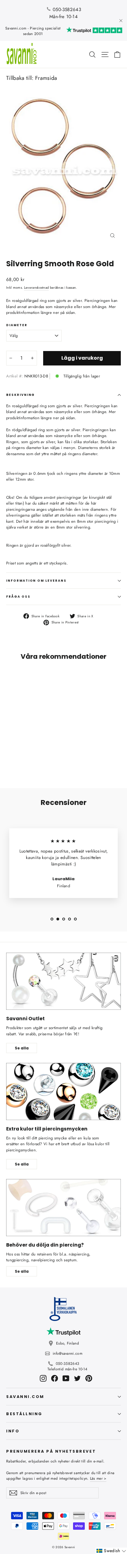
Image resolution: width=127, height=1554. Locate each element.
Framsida (46, 78)
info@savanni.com (67, 1353)
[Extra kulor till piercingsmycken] (63, 1091)
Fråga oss (18, 597)
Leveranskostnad (36, 287)
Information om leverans (36, 581)
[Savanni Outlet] (63, 981)
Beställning (24, 1413)
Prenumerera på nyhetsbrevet (51, 1451)
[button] (111, 1551)
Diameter (16, 325)
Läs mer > (98, 1478)
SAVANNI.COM (25, 1396)
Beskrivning (20, 395)
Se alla (22, 1048)
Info (12, 1431)
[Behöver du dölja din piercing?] (63, 1207)
